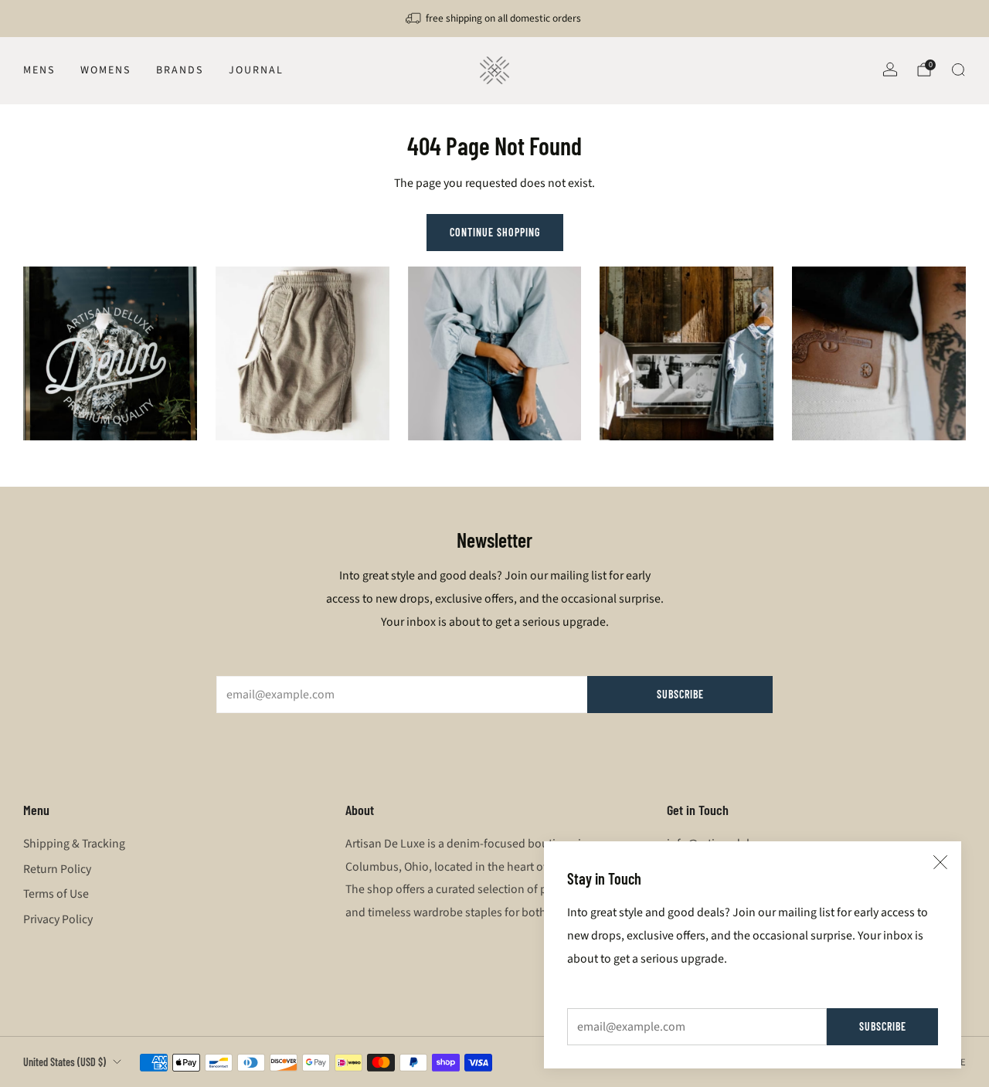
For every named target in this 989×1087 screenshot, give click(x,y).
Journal (256, 70)
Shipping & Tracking (74, 843)
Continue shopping (495, 232)
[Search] (958, 69)
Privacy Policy (58, 919)
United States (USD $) (64, 1061)
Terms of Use (56, 893)
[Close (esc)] (940, 862)
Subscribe (882, 1026)
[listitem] (494, 18)
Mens (39, 70)
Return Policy (57, 869)
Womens (105, 70)
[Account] (890, 69)
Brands (179, 70)
